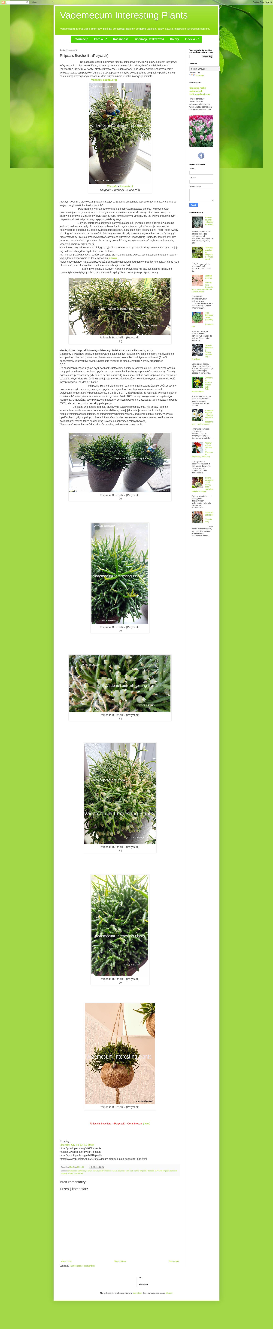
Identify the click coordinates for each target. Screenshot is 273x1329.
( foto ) (146, 1123)
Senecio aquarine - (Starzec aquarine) (209, 221)
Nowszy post (66, 1261)
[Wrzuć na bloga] (93, 1167)
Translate (200, 75)
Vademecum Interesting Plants (124, 15)
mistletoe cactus (110, 1171)
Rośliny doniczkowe (75, 1173)
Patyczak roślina (132, 1171)
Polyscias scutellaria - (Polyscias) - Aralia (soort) (209, 253)
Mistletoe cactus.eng (104, 79)
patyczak (121, 1171)
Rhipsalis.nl (126, 186)
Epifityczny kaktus (85, 1171)
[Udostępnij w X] (96, 1167)
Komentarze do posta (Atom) (82, 1266)
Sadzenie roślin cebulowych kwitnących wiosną (199, 91)
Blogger (169, 1293)
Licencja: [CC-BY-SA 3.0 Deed (77, 1145)
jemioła (113, 258)
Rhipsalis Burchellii (155, 1171)
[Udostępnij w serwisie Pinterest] (102, 1167)
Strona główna (120, 1261)
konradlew (137, 1293)
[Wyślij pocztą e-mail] (90, 1167)
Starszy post (174, 1261)
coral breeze (72, 1171)
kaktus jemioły (98, 1171)
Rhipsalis (112, 186)
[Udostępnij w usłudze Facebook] (99, 1167)
